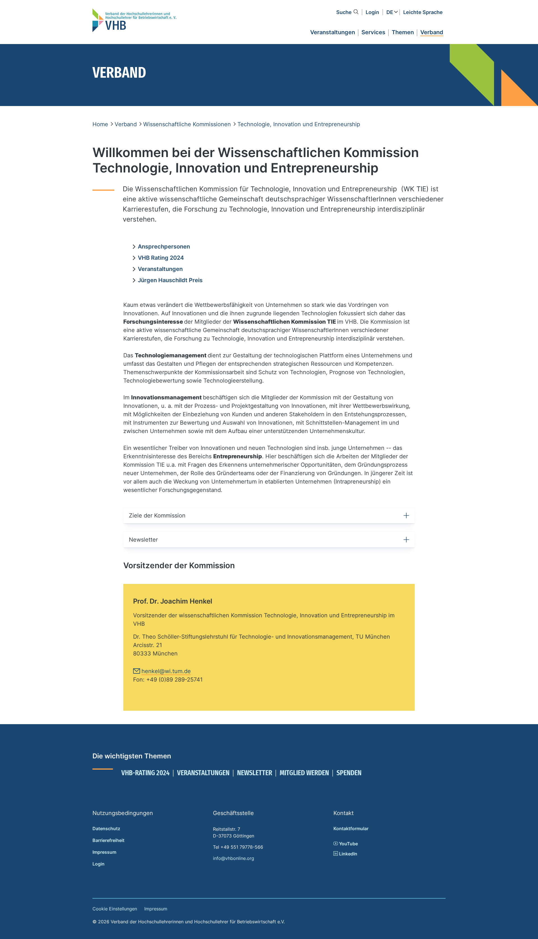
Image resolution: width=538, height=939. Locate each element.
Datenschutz (106, 828)
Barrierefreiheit (108, 840)
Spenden (349, 772)
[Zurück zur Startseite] (134, 20)
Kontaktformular (350, 828)
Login (372, 12)
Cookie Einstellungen (114, 909)
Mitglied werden (304, 772)
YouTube (348, 843)
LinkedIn (347, 854)
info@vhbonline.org (233, 858)
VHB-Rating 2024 (145, 772)
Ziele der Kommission (157, 515)
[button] (332, 31)
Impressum (104, 852)
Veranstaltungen (203, 772)
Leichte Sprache (423, 12)
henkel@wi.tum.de (166, 671)
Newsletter (143, 539)
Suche (344, 12)
